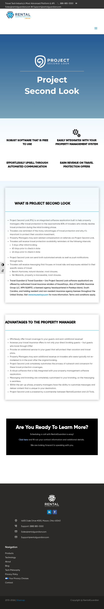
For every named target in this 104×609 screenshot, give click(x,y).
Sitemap (21, 600)
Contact (9, 583)
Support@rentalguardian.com (35, 537)
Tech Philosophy (12, 570)
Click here (23, 440)
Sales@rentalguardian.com (33, 532)
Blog (7, 566)
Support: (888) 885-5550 (32, 526)
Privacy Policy (11, 574)
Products (9, 553)
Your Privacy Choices (19, 578)
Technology (10, 558)
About (8, 562)
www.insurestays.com (38, 295)
